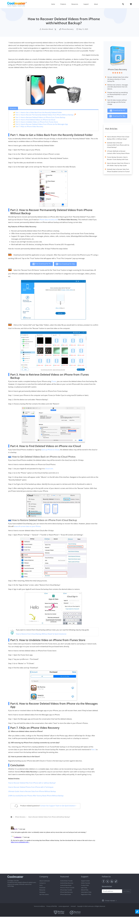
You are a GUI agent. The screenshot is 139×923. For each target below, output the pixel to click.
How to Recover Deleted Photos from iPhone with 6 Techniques (30, 787)
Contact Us (42, 883)
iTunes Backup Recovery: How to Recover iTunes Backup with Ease (117, 158)
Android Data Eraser (65, 885)
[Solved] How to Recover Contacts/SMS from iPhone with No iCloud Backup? (118, 145)
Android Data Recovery (66, 883)
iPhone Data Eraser (65, 894)
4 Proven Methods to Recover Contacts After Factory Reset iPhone (118, 152)
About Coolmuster (44, 881)
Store (40, 885)
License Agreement (63, 906)
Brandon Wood (47, 29)
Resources (42, 890)
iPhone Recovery (67, 29)
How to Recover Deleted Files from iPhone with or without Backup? (32, 783)
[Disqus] (54, 849)
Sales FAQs (84, 887)
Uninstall (73, 906)
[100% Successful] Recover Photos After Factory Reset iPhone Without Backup (35, 796)
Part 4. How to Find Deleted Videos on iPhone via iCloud (35, 120)
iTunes (53, 381)
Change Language (110, 900)
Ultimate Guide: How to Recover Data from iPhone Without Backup (32, 791)
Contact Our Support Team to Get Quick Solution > (58, 806)
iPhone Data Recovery (117, 69)
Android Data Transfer (66, 881)
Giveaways (42, 892)
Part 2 (93, 749)
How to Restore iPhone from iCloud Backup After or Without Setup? (118, 138)
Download (42, 887)
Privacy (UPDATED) (51, 906)
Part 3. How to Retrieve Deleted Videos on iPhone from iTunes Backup (40, 117)
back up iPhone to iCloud (50, 450)
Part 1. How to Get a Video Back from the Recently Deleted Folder (39, 112)
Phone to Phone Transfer (67, 887)
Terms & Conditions (39, 906)
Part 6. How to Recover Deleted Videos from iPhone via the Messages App (42, 124)
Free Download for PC (43, 264)
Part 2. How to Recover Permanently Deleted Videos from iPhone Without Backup (44, 115)
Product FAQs (85, 885)
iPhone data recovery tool (48, 220)
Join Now (126, 891)
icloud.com (49, 469)
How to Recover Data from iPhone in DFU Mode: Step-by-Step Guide (118, 164)
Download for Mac (119, 116)
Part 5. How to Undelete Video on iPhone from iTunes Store (37, 122)
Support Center (85, 881)
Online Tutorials (85, 883)
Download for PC (118, 110)
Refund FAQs (84, 890)
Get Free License (44, 894)
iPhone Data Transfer (66, 890)
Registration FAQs (86, 894)
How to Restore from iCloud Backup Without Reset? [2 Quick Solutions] (41, 634)
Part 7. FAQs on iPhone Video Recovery (29, 126)
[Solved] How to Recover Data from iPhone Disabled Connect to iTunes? (118, 170)
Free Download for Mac (66, 264)
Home (53, 4)
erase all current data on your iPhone (27, 526)
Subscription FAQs (86, 892)
